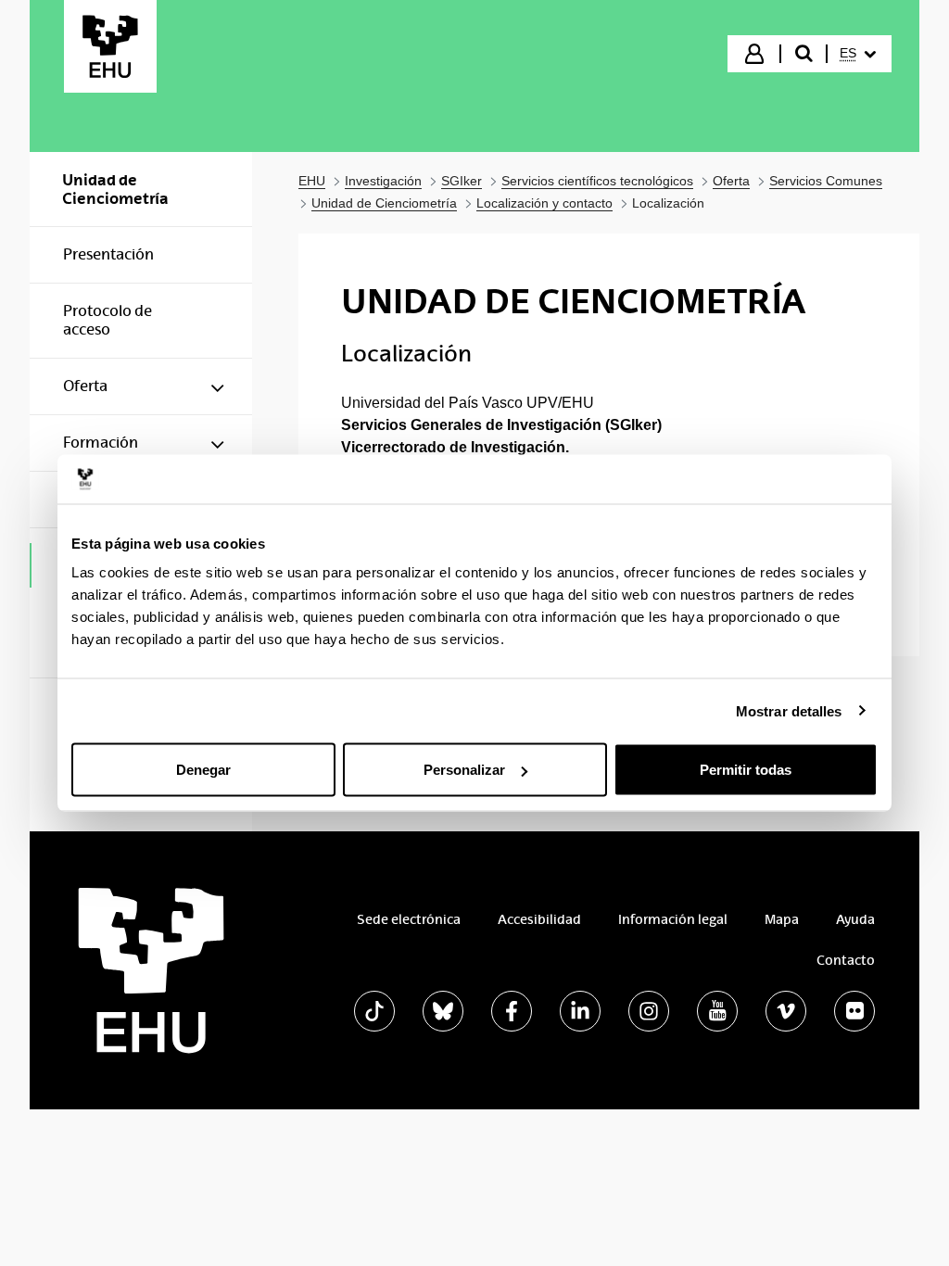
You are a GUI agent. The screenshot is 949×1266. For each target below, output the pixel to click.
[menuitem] (858, 53)
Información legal (673, 919)
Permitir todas (745, 770)
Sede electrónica (409, 919)
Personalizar (464, 770)
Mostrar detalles (789, 710)
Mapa (782, 919)
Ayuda (855, 919)
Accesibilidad (539, 919)
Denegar (203, 770)
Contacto (845, 960)
